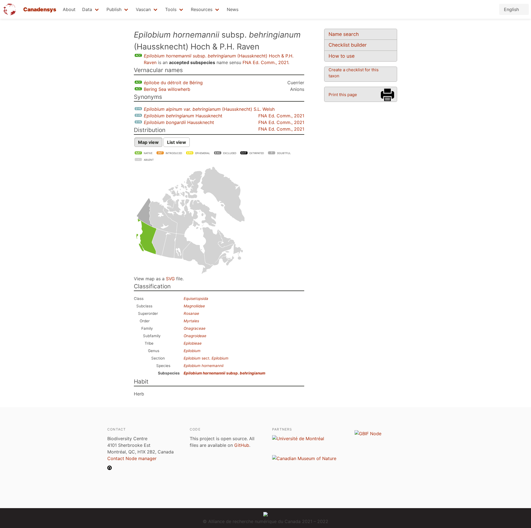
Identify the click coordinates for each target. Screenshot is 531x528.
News (232, 9)
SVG (170, 278)
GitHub (241, 445)
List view (176, 142)
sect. (206, 358)
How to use (342, 56)
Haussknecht (183, 115)
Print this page (343, 94)
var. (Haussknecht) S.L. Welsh (209, 109)
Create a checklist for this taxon (354, 72)
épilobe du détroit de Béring (173, 82)
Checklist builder (348, 45)
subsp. (224, 373)
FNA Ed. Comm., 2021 (265, 62)
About (69, 9)
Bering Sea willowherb (167, 89)
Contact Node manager (132, 458)
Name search (344, 34)
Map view (148, 142)
